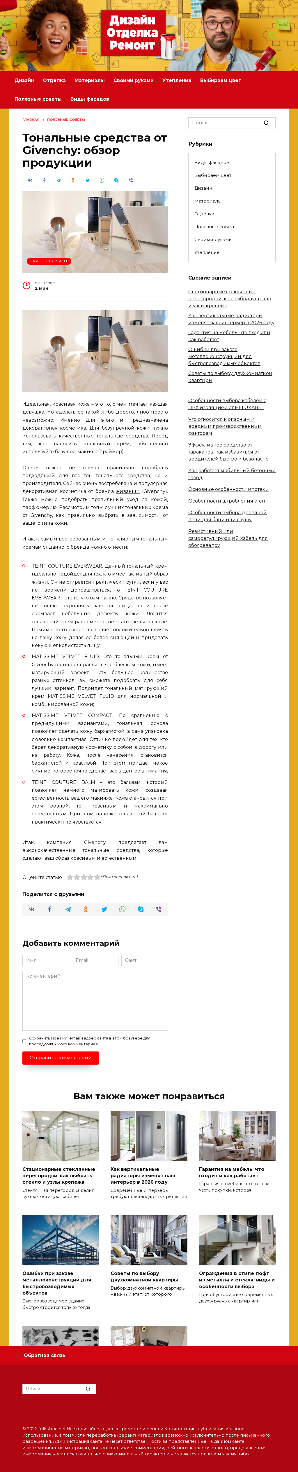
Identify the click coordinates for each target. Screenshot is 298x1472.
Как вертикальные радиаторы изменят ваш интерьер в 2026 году (143, 1175)
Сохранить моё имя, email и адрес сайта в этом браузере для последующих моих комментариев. (89, 1041)
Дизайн (24, 80)
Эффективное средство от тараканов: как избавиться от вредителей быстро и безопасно (228, 452)
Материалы (89, 80)
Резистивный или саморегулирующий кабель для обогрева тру (228, 538)
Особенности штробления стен (226, 501)
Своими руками (133, 80)
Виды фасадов (89, 99)
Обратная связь (44, 1355)
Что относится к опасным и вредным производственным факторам (225, 426)
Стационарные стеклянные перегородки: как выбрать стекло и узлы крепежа (229, 298)
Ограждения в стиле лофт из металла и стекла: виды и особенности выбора (237, 1279)
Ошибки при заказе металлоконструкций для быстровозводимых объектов (224, 356)
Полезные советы (38, 99)
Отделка (54, 80)
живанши (128, 491)
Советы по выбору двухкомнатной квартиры (144, 1276)
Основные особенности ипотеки (228, 489)
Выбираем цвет (220, 80)
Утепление (176, 80)
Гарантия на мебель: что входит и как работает (231, 1172)
